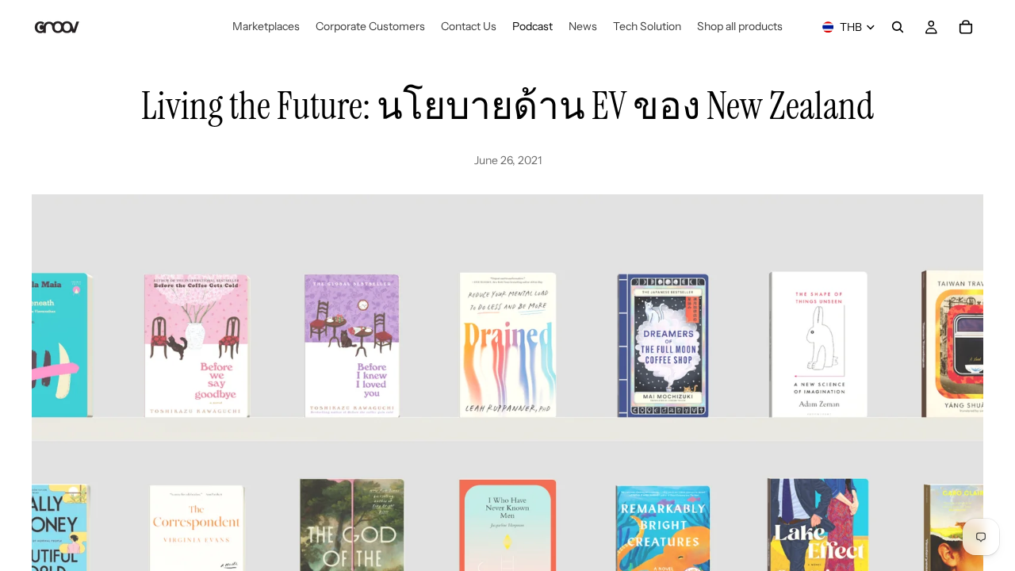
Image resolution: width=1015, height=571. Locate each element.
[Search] (897, 27)
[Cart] (965, 27)
